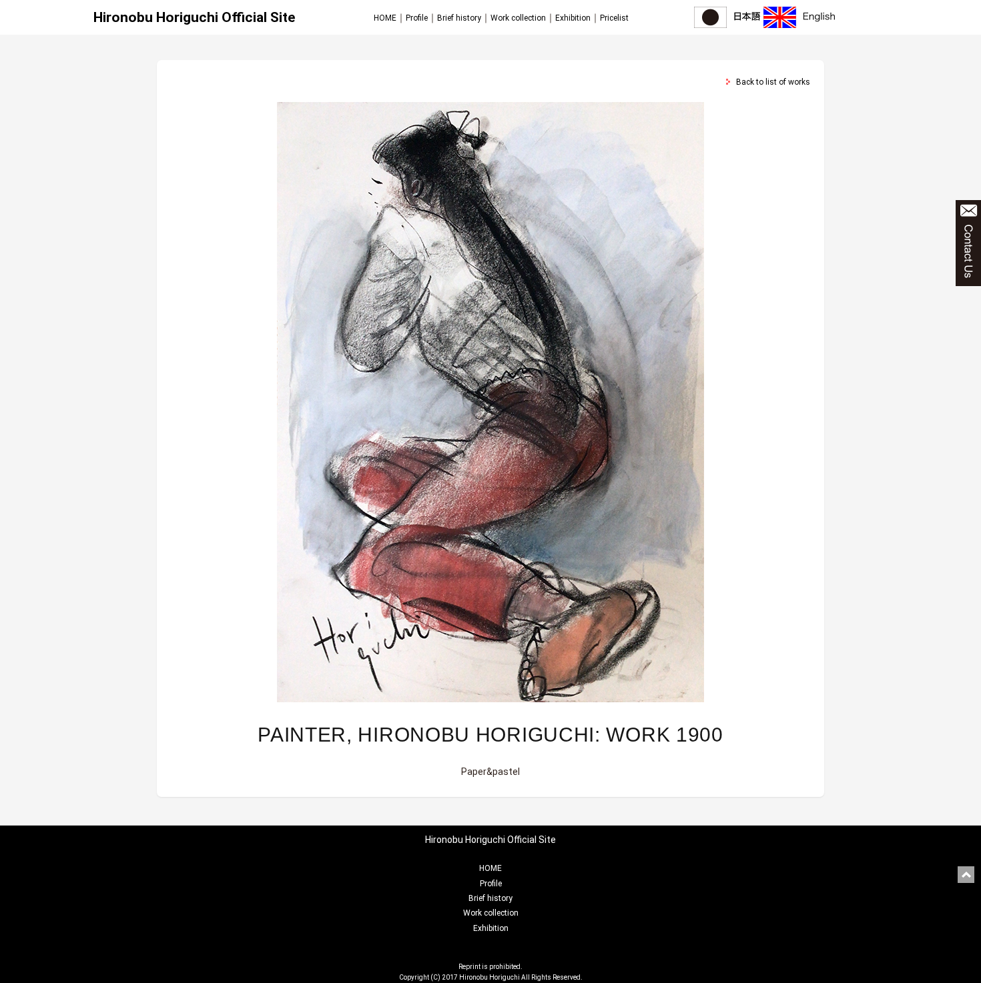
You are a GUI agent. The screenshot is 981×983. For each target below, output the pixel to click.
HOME (385, 18)
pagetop (966, 874)
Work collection (518, 18)
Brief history (459, 18)
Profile (417, 18)
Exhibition (573, 18)
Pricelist (614, 18)
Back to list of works (773, 82)
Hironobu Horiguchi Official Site (194, 17)
